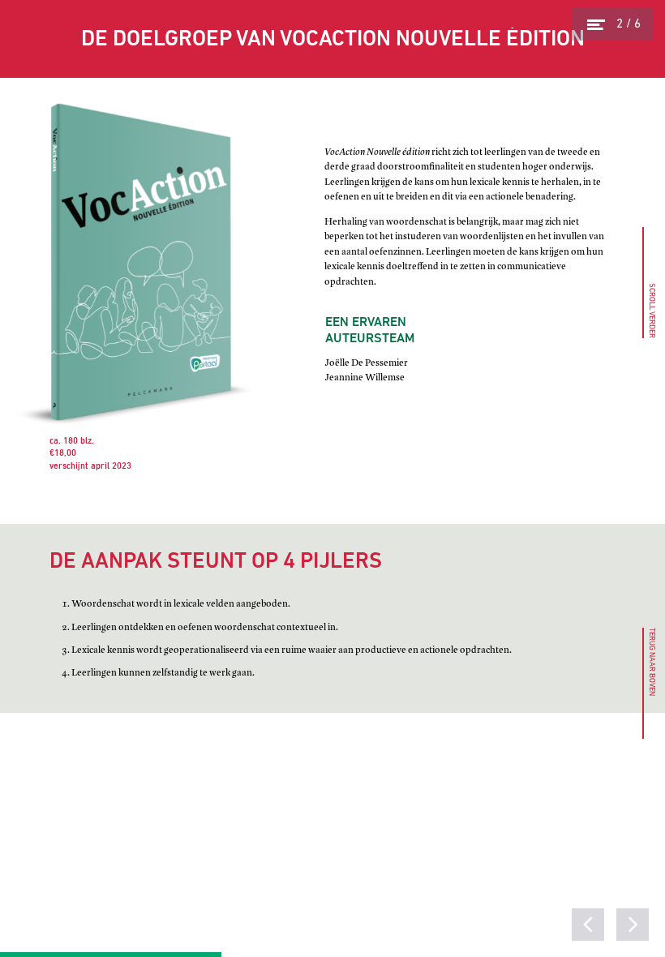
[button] (647, 683)
